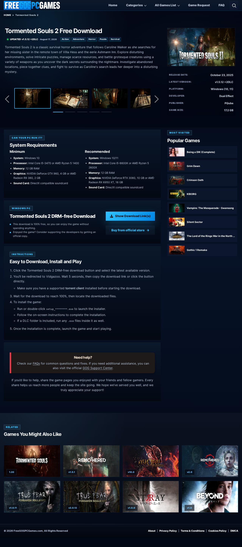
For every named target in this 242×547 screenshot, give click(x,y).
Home (113, 5)
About (151, 530)
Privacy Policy (168, 530)
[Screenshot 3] (110, 98)
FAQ (222, 5)
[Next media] (156, 99)
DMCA (234, 530)
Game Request (199, 5)
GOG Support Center (97, 368)
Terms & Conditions (192, 530)
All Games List (165, 5)
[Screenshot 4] (148, 98)
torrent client (74, 288)
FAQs (36, 363)
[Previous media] (8, 99)
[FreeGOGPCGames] (32, 5)
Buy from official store (128, 230)
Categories (134, 5)
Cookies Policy (217, 530)
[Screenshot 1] (32, 98)
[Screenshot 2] (71, 98)
